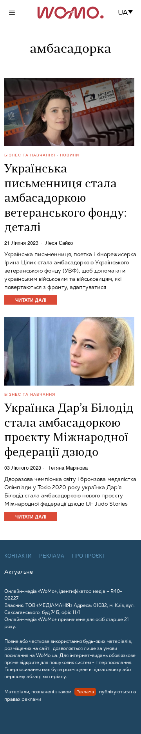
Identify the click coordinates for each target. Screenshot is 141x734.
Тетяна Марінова (68, 468)
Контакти (17, 556)
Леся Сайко (59, 243)
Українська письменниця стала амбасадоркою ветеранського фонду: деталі (65, 199)
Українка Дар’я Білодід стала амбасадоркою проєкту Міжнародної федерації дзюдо (69, 431)
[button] (128, 12)
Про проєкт (88, 556)
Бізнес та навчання (29, 155)
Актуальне (18, 571)
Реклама (51, 556)
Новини (69, 155)
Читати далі (30, 299)
